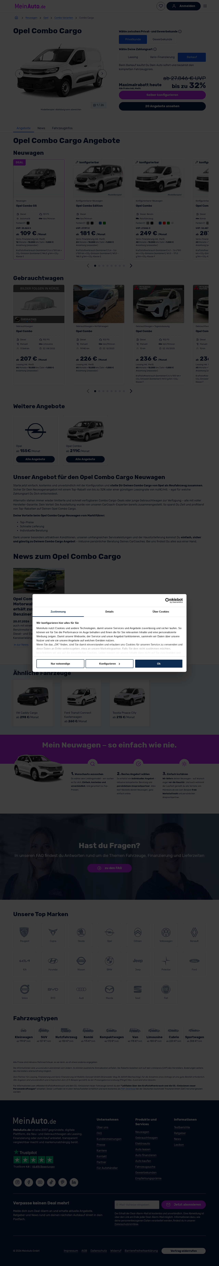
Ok (158, 663)
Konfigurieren (107, 663)
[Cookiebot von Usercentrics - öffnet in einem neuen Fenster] (168, 600)
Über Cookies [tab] (161, 611)
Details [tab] (109, 611)
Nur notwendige (60, 663)
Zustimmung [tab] (58, 611)
